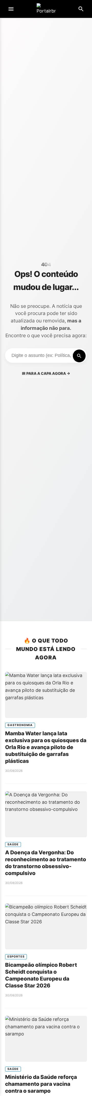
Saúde (13, 844)
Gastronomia (20, 725)
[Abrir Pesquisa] (81, 9)
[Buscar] (79, 355)
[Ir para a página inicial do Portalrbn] (46, 9)
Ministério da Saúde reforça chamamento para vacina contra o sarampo (41, 1084)
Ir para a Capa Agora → (46, 373)
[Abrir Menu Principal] (11, 9)
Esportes (16, 956)
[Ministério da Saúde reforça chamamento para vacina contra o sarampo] (46, 1039)
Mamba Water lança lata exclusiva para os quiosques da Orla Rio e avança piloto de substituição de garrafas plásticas (45, 747)
